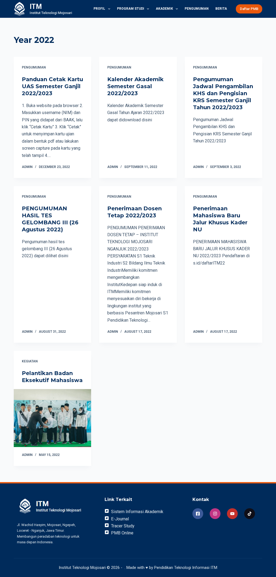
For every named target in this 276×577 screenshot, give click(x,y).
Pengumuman (197, 9)
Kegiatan (30, 361)
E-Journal (120, 518)
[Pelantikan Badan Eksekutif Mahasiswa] (52, 418)
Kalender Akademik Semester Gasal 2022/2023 (135, 86)
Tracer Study (122, 525)
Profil (99, 9)
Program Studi (130, 9)
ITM (36, 7)
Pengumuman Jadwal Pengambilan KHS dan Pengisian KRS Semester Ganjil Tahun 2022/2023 (223, 93)
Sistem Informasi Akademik (137, 511)
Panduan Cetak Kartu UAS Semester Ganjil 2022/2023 (52, 86)
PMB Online (122, 532)
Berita (221, 9)
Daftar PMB (249, 9)
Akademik (164, 9)
